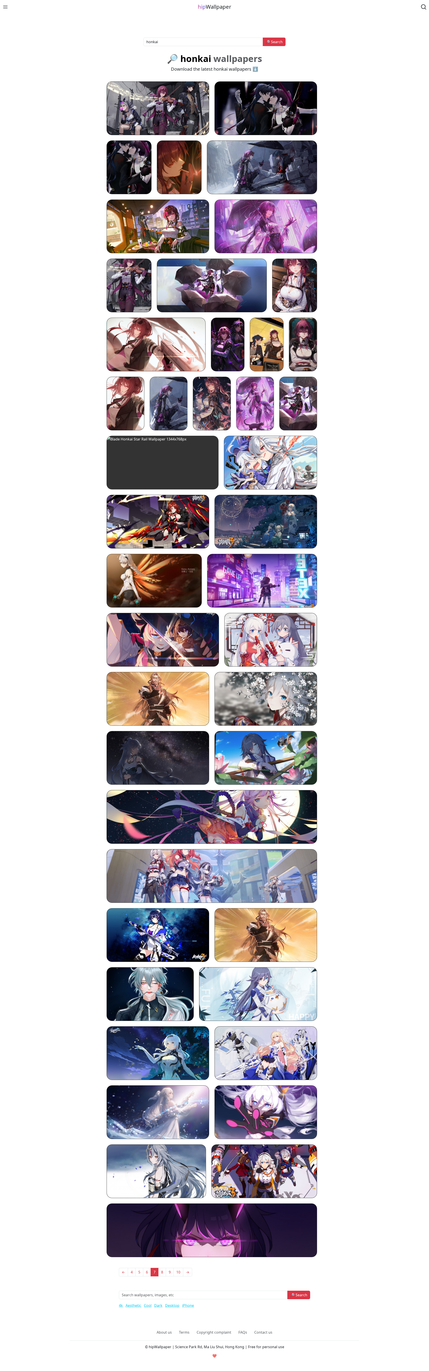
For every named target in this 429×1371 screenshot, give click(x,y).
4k (121, 1305)
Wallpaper (214, 6)
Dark (158, 1305)
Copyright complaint (214, 1332)
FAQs (242, 1332)
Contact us (263, 1332)
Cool (147, 1305)
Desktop (172, 1305)
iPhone (188, 1305)
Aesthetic (133, 1305)
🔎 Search (274, 41)
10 (178, 1272)
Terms (184, 1332)
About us (164, 1332)
